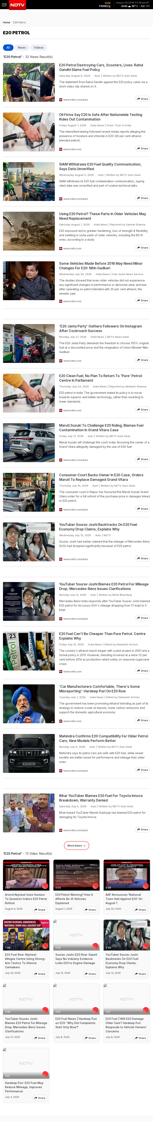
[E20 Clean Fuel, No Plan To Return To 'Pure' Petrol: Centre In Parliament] (29, 393)
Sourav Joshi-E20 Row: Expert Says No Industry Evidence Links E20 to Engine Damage (76, 959)
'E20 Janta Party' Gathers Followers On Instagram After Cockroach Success (100, 328)
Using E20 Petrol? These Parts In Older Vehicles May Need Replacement (102, 216)
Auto (97, 75)
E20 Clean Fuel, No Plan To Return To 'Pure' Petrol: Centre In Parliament (101, 378)
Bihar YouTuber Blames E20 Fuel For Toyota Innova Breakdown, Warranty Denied (101, 798)
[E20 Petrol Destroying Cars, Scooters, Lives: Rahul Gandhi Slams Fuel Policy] (29, 82)
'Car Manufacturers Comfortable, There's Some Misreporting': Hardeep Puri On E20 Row (99, 689)
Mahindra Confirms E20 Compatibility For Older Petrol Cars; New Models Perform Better (103, 738)
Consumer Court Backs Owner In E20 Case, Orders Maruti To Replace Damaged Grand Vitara (101, 477)
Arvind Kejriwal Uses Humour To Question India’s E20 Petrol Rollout (26, 899)
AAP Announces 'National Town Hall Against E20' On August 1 (124, 899)
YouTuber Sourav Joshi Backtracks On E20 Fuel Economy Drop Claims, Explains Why (98, 527)
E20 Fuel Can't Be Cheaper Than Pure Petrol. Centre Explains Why (102, 636)
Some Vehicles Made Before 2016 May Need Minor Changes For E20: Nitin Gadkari (101, 266)
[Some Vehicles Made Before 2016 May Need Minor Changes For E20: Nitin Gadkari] (29, 282)
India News (97, 125)
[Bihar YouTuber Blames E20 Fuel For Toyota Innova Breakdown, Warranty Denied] (29, 813)
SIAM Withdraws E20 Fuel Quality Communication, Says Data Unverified (100, 166)
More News (75, 845)
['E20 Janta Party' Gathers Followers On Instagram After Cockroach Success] (29, 343)
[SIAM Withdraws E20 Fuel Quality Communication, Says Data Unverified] (29, 181)
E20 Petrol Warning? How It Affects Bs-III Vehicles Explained (74, 899)
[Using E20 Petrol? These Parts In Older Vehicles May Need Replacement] (29, 231)
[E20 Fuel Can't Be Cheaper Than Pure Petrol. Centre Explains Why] (29, 653)
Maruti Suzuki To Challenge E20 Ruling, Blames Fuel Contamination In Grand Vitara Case (101, 427)
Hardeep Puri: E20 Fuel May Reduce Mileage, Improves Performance (24, 1087)
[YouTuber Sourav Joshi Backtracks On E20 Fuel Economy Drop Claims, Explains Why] (29, 541)
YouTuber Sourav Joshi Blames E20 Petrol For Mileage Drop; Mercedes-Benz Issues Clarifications (104, 586)
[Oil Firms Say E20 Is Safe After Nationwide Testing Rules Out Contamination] (29, 132)
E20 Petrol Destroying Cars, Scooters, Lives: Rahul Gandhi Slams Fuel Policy (101, 67)
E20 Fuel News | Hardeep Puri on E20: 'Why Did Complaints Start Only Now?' (76, 1023)
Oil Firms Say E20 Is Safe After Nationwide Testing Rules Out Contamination (100, 117)
